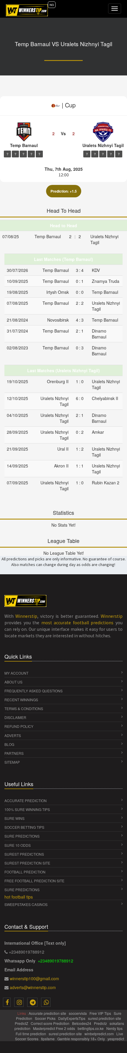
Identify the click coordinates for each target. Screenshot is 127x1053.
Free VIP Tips (100, 1013)
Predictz (101, 1023)
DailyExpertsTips (72, 1018)
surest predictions (24, 854)
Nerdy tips (114, 1028)
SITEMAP (12, 762)
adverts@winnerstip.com (33, 987)
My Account (16, 672)
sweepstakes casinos (26, 904)
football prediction (24, 871)
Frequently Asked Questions (33, 690)
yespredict (116, 1038)
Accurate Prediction (25, 800)
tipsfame (48, 1038)
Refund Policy (18, 726)
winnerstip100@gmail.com (34, 978)
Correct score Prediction (50, 1023)
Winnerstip (26, 616)
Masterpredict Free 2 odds (54, 1028)
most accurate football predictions (77, 622)
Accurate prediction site (48, 1013)
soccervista (78, 1013)
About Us (13, 681)
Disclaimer (15, 717)
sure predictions (22, 835)
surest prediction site (27, 862)
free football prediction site (34, 880)
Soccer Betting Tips (24, 827)
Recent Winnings (21, 699)
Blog (9, 744)
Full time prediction (31, 1033)
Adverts (12, 735)
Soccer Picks (45, 1018)
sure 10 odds (17, 845)
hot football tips (18, 897)
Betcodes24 (82, 1023)
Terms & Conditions (23, 708)
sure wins (14, 818)
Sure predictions (22, 889)
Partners (14, 753)
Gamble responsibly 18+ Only (81, 1038)
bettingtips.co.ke (91, 1028)
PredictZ (22, 1023)
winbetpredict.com (99, 1033)
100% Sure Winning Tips (27, 809)
